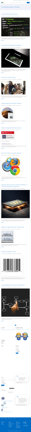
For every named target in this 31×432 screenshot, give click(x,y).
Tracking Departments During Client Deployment (13, 285)
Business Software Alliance (4, 407)
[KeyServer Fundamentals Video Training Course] (7, 237)
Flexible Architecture (18, 427)
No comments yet (19, 47)
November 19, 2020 (4, 47)
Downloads (10, 422)
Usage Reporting (18, 425)
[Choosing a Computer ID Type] (11, 266)
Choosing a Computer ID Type (8, 251)
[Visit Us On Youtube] (12, 388)
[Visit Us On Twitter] (9, 388)
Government (17, 2)
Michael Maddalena (9, 105)
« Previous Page (11, 325)
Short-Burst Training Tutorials (8, 77)
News (12, 79)
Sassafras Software (24, 422)
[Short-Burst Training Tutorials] (13, 88)
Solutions (20, 2)
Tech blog (3, 382)
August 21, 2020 (4, 105)
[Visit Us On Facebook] (10, 388)
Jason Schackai (9, 47)
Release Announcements (11, 423)
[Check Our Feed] (13, 388)
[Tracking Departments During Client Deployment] (15, 303)
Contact (28, 2)
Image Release (13, 188)
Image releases (4, 383)
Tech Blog (14, 47)
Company (25, 2)
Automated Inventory (18, 422)
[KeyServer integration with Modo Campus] (7, 138)
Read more (2, 40)
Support (22, 2)
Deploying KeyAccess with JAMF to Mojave (11, 103)
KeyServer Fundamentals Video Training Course (12, 227)
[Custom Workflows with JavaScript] (15, 27)
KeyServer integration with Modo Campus (11, 128)
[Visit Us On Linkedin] (11, 388)
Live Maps (17, 424)
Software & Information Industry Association (6, 411)
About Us (2, 418)
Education (11, 2)
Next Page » (19, 325)
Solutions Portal (25, 423)
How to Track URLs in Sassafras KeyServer (11, 153)
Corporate (14, 2)
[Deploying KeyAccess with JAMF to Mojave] (7, 113)
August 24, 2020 (4, 79)
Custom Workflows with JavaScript (9, 14)
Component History (11, 424)
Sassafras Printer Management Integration (11, 45)
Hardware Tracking (18, 423)
